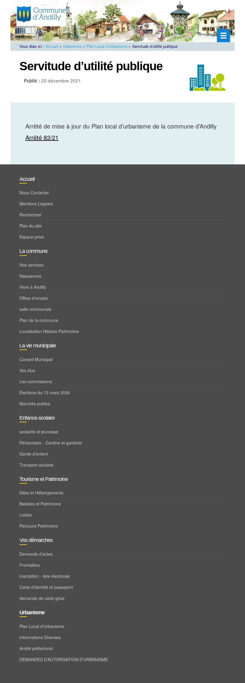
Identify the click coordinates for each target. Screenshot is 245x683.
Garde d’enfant (33, 454)
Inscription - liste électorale (44, 576)
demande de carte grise (42, 598)
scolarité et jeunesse (38, 432)
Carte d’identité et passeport (46, 587)
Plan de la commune (38, 320)
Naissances (30, 276)
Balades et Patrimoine (40, 504)
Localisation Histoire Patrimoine (49, 331)
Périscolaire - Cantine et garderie (50, 443)
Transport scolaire (36, 465)
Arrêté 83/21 (42, 137)
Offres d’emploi (33, 298)
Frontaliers (29, 565)
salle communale (35, 309)
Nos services (31, 265)
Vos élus (27, 370)
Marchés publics (34, 404)
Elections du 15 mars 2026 (44, 392)
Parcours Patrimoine (38, 526)
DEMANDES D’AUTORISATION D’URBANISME (63, 659)
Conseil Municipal (36, 359)
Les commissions (35, 381)
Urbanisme (72, 46)
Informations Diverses (40, 637)
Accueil (51, 46)
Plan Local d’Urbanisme (106, 46)
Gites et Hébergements (41, 493)
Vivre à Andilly (32, 287)
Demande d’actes (36, 554)
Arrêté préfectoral (36, 648)
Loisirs (25, 515)
